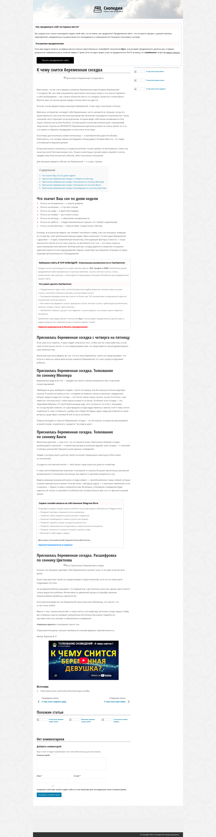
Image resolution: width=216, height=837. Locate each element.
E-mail (77, 776)
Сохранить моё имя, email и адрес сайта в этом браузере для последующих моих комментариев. (82, 789)
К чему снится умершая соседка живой (56, 720)
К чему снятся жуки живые (115, 700)
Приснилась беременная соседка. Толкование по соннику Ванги (70, 185)
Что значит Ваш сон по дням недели (57, 175)
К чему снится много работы (155, 71)
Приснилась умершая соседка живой (88, 720)
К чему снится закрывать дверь (54, 700)
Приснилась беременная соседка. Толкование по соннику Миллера (71, 182)
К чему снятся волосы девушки (156, 89)
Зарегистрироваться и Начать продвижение (63, 326)
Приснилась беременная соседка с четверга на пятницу (66, 178)
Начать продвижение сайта (55, 60)
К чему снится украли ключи (155, 80)
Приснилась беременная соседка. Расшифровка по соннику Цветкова (72, 188)
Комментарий (43, 755)
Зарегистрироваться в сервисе (55, 544)
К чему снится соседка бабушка (121, 720)
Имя (39, 776)
